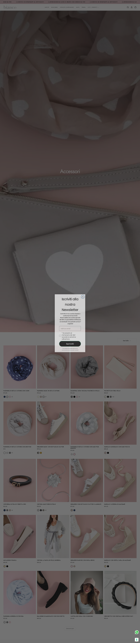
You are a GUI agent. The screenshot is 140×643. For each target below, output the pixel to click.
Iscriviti (70, 342)
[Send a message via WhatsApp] (137, 632)
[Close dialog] (82, 295)
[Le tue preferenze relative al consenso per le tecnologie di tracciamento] (136, 639)
